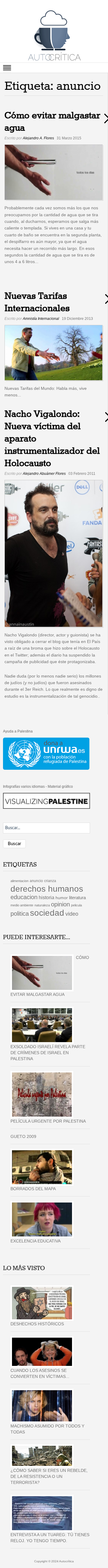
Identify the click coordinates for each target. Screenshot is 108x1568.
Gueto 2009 (23, 1136)
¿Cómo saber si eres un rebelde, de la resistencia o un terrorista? (49, 1476)
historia (46, 897)
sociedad (47, 912)
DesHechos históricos (37, 1323)
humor (62, 897)
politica (19, 913)
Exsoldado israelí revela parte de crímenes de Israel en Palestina (47, 1052)
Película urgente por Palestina (48, 1121)
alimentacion (19, 881)
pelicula (76, 905)
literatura (77, 897)
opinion (60, 904)
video (71, 914)
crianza (50, 881)
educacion (24, 897)
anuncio (36, 881)
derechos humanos (46, 888)
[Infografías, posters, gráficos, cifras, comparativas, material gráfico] (46, 801)
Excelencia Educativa (35, 1241)
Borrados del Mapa (33, 1188)
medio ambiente (21, 905)
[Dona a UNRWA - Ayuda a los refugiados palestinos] (46, 753)
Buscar (14, 844)
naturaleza (42, 905)
